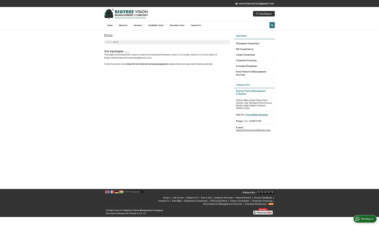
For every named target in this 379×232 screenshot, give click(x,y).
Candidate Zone (155, 25)
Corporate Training (246, 60)
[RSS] (271, 203)
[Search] (272, 25)
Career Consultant (245, 54)
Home (110, 25)
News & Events (243, 197)
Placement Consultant (248, 43)
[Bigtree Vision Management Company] (126, 13)
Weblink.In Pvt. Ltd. (137, 213)
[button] (256, 114)
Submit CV (192, 197)
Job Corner (178, 197)
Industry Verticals (223, 197)
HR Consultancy (244, 49)
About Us (123, 25)
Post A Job (206, 197)
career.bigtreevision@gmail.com (256, 3)
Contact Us (196, 25)
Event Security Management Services (251, 73)
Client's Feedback (263, 197)
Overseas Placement (246, 66)
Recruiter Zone (177, 25)
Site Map (176, 200)
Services (138, 25)
